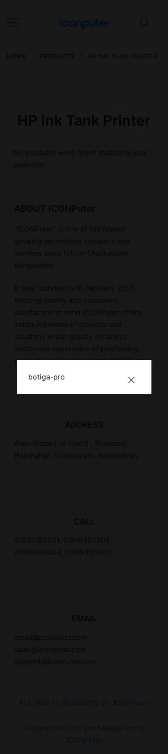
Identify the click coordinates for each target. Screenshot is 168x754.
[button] (131, 380)
